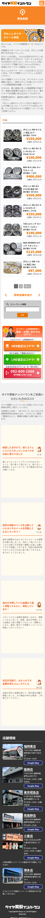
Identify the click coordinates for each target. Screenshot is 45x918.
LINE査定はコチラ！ (23, 359)
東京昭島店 (31, 792)
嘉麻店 (28, 769)
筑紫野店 (30, 815)
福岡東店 (30, 746)
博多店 (28, 870)
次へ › (27, 286)
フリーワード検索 (18, 304)
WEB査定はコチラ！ (23, 346)
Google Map (33, 762)
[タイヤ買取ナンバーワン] (17, 3)
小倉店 (28, 836)
